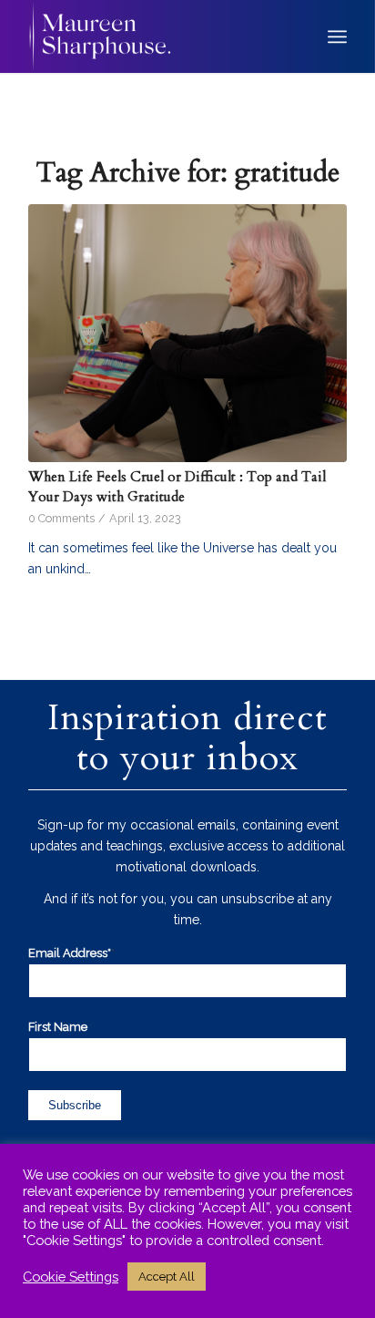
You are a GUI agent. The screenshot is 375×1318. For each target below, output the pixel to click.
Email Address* (71, 953)
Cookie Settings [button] (70, 1276)
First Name (57, 1027)
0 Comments (61, 518)
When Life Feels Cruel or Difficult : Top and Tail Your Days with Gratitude (177, 487)
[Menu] (337, 36)
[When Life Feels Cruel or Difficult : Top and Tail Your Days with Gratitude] (187, 333)
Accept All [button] (166, 1276)
